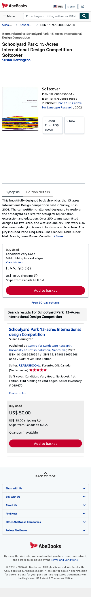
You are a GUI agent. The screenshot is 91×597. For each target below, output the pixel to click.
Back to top (46, 476)
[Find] (84, 16)
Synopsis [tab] (13, 192)
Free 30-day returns (46, 302)
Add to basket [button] (45, 290)
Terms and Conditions (64, 559)
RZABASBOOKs (29, 365)
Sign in (71, 6)
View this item (14, 262)
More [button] (59, 236)
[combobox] (51, 16)
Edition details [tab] (38, 192)
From (52, 125)
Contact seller (17, 393)
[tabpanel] (43, 218)
